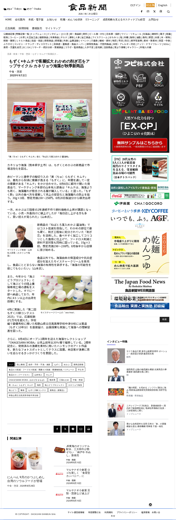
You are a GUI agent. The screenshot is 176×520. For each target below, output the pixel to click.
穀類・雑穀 (9, 40)
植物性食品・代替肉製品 (99, 44)
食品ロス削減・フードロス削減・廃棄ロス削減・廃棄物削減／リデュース (41, 369)
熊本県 (53, 380)
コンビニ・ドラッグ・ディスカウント (33, 44)
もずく (57, 364)
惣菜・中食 (164, 40)
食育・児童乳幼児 (12, 47)
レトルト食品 (23, 40)
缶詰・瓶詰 (37, 40)
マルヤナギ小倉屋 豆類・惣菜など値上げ (78, 492)
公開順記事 (9, 33)
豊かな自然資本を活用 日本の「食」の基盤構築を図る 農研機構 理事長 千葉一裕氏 (146, 425)
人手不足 (89, 47)
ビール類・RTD (96, 33)
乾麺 (168, 33)
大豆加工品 (32, 37)
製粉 (132, 37)
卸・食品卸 (75, 33)
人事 (77, 37)
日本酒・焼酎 (113, 33)
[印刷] (88, 429)
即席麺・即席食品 (134, 396)
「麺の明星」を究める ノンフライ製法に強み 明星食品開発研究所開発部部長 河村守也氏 (146, 390)
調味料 (155, 33)
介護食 (94, 40)
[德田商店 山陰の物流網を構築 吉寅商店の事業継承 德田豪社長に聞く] (116, 374)
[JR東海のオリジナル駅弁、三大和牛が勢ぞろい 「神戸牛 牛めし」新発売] (59, 449)
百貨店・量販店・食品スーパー (69, 44)
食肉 (144, 37)
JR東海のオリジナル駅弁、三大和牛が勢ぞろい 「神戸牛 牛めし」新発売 (78, 451)
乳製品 (146, 33)
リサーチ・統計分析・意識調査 (47, 47)
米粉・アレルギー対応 (124, 44)
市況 (120, 40)
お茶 (22, 37)
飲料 (85, 33)
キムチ (49, 374)
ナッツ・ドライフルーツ (149, 44)
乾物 (5, 37)
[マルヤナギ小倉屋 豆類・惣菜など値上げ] (59, 493)
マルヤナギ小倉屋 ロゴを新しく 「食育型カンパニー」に (78, 472)
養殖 (22, 390)
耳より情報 (119, 47)
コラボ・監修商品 (74, 47)
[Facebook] (141, 11)
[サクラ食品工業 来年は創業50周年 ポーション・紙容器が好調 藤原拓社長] (116, 355)
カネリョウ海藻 (75, 385)
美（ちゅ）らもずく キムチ (21, 385)
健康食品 (43, 37)
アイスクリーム (100, 37)
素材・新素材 (150, 40)
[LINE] (72, 429)
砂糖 (126, 37)
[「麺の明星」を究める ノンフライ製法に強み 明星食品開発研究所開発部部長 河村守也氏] (116, 392)
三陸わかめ (64, 380)
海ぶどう (13, 390)
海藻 (39, 385)
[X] (154, 11)
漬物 (71, 37)
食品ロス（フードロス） (20, 374)
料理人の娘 (145, 47)
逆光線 (98, 47)
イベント (84, 40)
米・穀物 (165, 37)
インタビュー (53, 33)
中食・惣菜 (25, 53)
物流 (114, 40)
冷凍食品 (54, 37)
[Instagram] (148, 11)
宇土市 (81, 369)
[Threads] (160, 11)
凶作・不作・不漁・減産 (39, 364)
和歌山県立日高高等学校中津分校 (23, 395)
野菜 (151, 37)
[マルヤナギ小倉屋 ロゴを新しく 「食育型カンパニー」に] (59, 473)
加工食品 (85, 37)
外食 (65, 40)
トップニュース (38, 33)
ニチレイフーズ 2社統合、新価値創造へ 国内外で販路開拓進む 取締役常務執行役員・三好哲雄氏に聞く (146, 408)
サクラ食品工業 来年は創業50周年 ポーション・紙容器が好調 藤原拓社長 (146, 352)
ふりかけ (7, 44)
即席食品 (48, 40)
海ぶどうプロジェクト (54, 385)
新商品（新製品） (58, 390)
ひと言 (65, 33)
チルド (64, 37)
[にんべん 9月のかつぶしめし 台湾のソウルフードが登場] (26, 458)
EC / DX (26, 47)
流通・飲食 (12, 53)
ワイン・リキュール (131, 33)
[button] (168, 11)
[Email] (80, 429)
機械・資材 (105, 40)
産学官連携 (136, 40)
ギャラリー (132, 47)
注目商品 (108, 47)
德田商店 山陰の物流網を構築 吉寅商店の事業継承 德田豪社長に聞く (146, 370)
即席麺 (58, 40)
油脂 (138, 37)
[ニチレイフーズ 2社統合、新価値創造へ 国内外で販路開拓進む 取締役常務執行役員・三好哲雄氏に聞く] (116, 410)
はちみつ (113, 37)
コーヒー (14, 37)
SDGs (166, 44)
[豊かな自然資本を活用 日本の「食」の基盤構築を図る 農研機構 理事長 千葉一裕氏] (116, 428)
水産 (157, 37)
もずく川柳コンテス (37, 390)
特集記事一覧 (22, 33)
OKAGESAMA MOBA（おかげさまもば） (27, 380)
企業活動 (74, 40)
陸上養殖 (21, 364)
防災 (127, 40)
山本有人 (38, 374)
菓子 (162, 33)
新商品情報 (79, 364)
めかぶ (67, 364)
